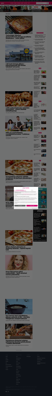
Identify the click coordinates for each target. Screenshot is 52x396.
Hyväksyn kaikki (32, 205)
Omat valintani (20, 205)
